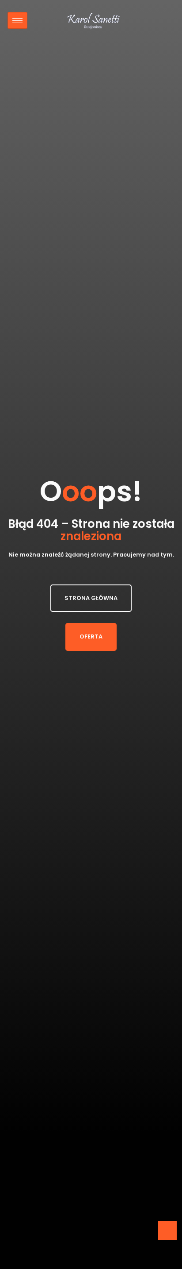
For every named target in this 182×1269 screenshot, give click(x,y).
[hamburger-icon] (17, 20)
